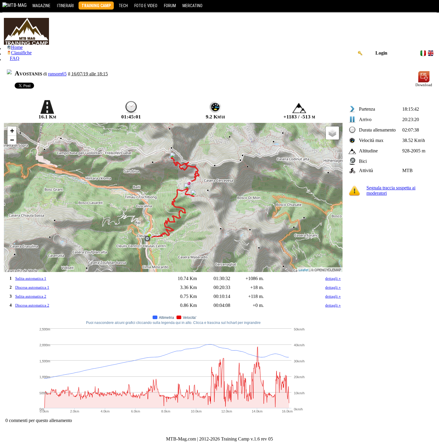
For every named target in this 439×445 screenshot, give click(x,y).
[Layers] (332, 133)
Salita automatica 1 (30, 278)
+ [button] (12, 131)
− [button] (12, 140)
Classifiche (21, 52)
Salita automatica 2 (30, 296)
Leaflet (303, 269)
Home (17, 47)
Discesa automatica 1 (32, 287)
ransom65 (57, 73)
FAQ (14, 58)
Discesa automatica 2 (32, 305)
